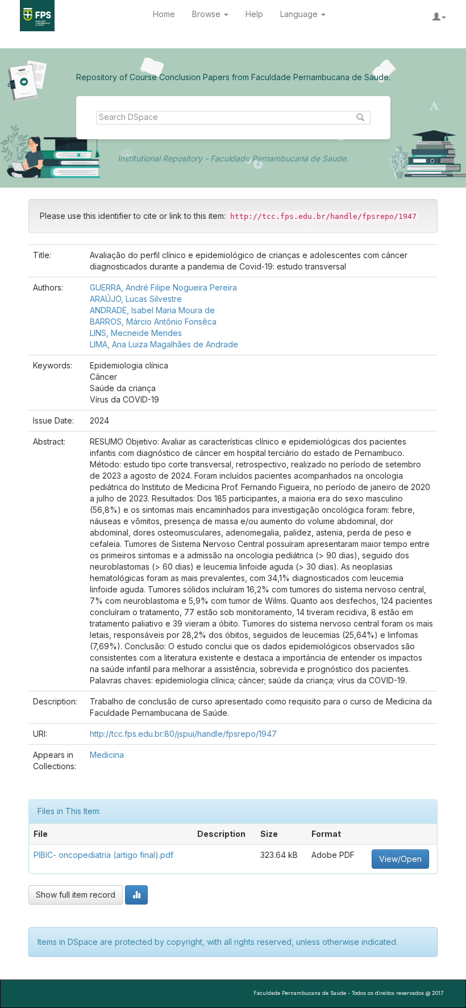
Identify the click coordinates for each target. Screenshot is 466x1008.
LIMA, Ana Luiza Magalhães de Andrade (164, 344)
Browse (207, 14)
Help (254, 14)
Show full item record (75, 894)
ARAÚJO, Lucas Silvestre (136, 299)
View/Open (400, 859)
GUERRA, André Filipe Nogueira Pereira (163, 287)
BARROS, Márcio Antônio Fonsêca (153, 321)
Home (164, 14)
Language (300, 14)
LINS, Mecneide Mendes (136, 333)
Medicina (107, 755)
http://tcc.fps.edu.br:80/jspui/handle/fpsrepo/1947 (183, 734)
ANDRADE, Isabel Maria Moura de (152, 310)
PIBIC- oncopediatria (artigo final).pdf (103, 855)
